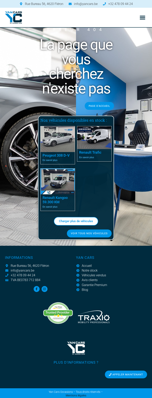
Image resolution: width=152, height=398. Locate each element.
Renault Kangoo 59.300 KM (55, 200)
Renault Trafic (90, 152)
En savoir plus (50, 160)
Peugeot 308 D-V (56, 155)
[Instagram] (45, 289)
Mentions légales (76, 395)
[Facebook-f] (37, 289)
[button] (142, 17)
